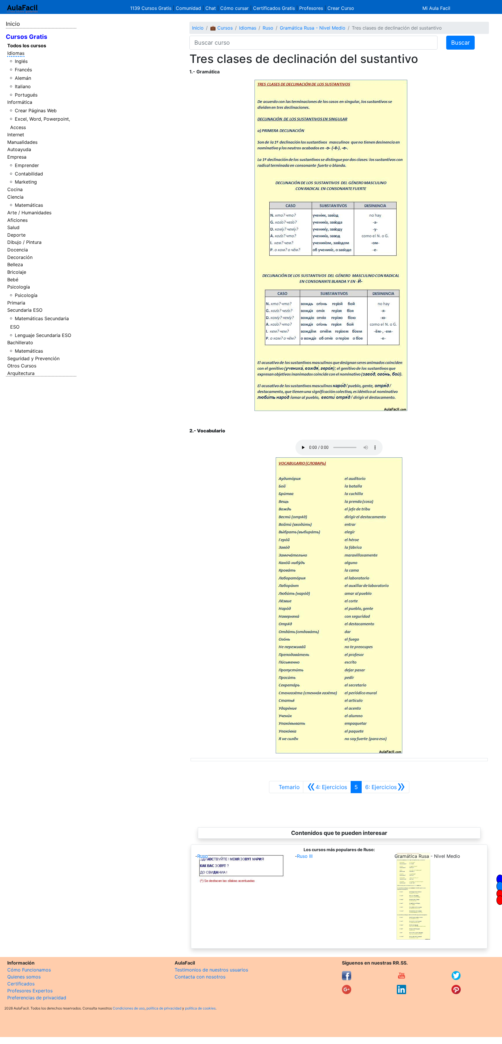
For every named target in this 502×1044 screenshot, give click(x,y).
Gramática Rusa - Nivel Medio (312, 28)
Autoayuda (19, 149)
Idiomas (15, 53)
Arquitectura (21, 373)
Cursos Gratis (26, 36)
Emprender (27, 165)
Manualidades (22, 142)
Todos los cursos (26, 45)
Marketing (26, 182)
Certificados (21, 984)
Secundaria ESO (24, 310)
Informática (19, 102)
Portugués (26, 95)
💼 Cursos (221, 28)
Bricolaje (16, 272)
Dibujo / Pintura (24, 242)
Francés (23, 69)
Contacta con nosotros (200, 977)
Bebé (12, 279)
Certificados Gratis (274, 8)
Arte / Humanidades (29, 212)
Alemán (23, 78)
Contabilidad (29, 174)
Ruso (268, 28)
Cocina (15, 189)
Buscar (460, 42)
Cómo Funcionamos (29, 970)
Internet (15, 134)
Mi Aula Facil (436, 8)
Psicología (18, 287)
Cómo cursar (234, 8)
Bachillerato (20, 342)
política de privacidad (163, 1008)
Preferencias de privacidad (36, 997)
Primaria (16, 303)
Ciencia (15, 197)
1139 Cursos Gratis (151, 8)
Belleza (15, 264)
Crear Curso (340, 8)
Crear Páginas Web (36, 110)
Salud (13, 227)
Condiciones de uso (129, 1008)
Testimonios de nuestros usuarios (211, 970)
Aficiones (17, 220)
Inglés (21, 61)
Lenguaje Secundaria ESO (43, 335)
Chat (210, 8)
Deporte (16, 235)
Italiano (23, 86)
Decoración (20, 257)
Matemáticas (29, 205)
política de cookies (200, 1008)
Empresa (16, 157)
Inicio (13, 23)
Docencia (17, 250)
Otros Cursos (21, 366)
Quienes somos (24, 977)
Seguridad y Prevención (33, 358)
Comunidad (188, 8)
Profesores (311, 8)
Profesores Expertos (30, 991)
